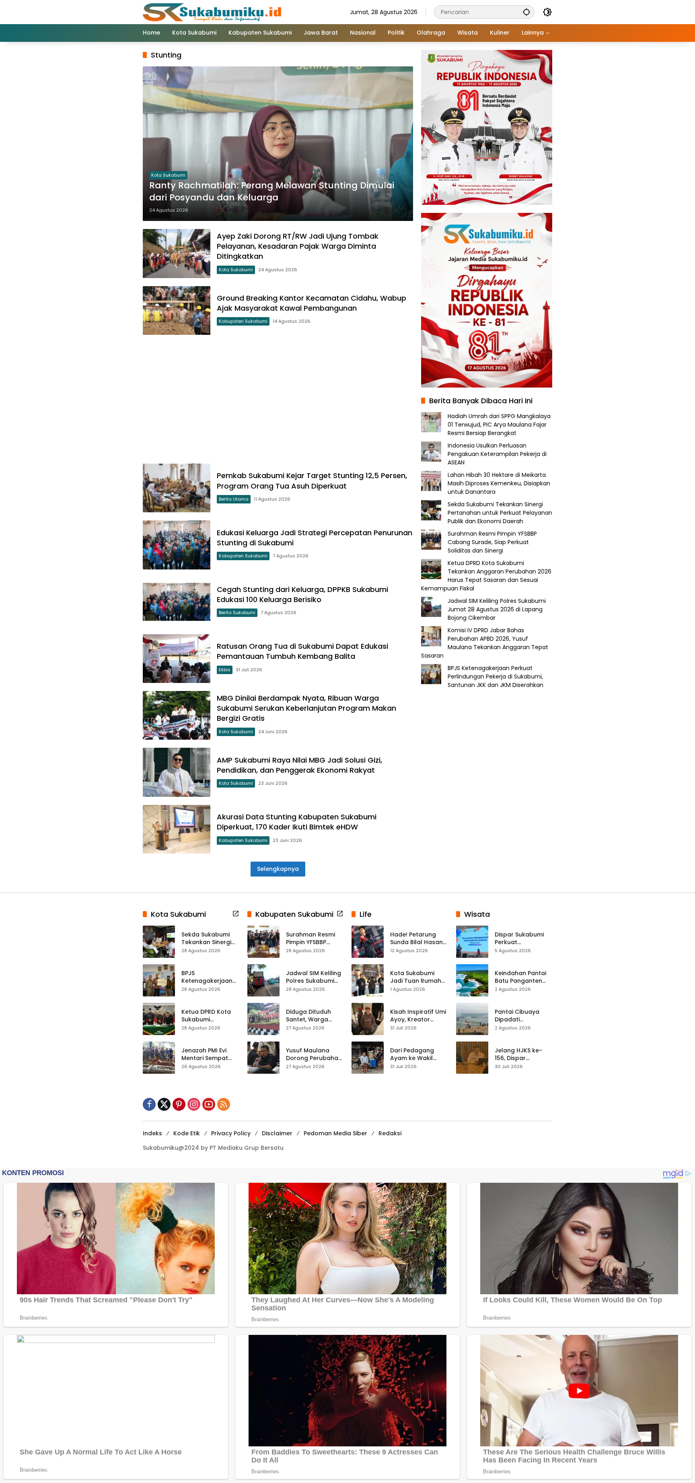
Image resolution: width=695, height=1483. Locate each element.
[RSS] (223, 1104)
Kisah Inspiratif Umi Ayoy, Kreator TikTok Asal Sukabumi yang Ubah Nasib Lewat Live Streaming (418, 1016)
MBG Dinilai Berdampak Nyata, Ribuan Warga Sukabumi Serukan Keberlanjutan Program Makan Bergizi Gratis (306, 708)
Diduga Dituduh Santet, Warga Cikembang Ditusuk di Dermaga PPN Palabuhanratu (314, 1016)
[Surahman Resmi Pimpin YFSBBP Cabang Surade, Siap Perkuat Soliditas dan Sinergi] (263, 942)
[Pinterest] (179, 1104)
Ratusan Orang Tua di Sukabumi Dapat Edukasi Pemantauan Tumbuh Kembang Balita (302, 651)
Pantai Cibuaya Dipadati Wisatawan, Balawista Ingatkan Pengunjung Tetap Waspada (523, 1016)
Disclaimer (277, 1133)
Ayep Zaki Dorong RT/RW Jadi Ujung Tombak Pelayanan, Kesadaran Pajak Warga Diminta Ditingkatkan (297, 246)
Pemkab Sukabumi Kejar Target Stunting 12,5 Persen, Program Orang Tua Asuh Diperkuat (312, 480)
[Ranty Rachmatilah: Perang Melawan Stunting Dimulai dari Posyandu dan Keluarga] (278, 143)
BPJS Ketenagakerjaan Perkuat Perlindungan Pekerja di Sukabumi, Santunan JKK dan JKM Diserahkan (495, 676)
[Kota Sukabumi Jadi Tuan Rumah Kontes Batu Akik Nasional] (368, 980)
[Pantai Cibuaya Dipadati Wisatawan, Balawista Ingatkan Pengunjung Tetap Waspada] (472, 1019)
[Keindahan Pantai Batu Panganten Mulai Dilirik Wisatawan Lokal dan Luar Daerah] (472, 980)
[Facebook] (149, 1104)
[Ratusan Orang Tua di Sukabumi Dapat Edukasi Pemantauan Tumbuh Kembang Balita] (176, 658)
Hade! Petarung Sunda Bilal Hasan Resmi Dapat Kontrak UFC (416, 939)
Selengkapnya (278, 869)
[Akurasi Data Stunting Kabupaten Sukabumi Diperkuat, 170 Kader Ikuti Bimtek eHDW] (176, 829)
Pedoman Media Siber (335, 1133)
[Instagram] (193, 1104)
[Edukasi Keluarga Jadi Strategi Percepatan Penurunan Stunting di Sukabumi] (176, 544)
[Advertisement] (278, 399)
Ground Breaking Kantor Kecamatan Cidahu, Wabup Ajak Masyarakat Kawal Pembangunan (311, 303)
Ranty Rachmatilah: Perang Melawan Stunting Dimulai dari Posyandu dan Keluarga (271, 191)
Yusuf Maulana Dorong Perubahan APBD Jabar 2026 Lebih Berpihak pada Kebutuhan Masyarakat (314, 1054)
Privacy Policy (231, 1133)
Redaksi (389, 1133)
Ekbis (224, 669)
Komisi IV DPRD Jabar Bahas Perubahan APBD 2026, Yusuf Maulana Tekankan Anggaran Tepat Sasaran (484, 643)
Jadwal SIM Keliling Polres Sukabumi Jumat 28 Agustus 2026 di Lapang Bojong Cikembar (497, 609)
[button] (526, 12)
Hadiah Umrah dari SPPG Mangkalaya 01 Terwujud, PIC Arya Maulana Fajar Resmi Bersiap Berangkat (499, 424)
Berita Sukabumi (237, 612)
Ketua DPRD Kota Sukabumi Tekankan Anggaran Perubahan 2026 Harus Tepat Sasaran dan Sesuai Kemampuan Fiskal (486, 575)
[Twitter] (164, 1104)
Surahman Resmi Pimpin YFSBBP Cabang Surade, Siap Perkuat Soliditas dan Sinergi (492, 542)
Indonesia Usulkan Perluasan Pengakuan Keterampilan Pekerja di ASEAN (497, 453)
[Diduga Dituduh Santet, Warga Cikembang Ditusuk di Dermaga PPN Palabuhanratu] (263, 1019)
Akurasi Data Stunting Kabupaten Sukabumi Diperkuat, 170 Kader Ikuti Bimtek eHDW (296, 822)
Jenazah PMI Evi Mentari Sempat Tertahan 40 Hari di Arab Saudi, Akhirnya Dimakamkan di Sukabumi (209, 1054)
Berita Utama (234, 499)
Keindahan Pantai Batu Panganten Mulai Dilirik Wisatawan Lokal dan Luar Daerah (520, 977)
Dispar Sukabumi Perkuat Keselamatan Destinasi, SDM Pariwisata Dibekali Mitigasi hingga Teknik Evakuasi (522, 939)
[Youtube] (208, 1104)
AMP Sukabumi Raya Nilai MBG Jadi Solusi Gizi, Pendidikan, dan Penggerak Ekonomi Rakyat (299, 765)
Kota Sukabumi (168, 175)
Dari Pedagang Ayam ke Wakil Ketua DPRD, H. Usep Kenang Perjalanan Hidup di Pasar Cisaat (418, 1054)
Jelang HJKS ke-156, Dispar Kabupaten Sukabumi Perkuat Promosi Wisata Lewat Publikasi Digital (521, 1054)
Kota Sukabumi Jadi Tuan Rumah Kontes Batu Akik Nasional (415, 977)
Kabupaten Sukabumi (243, 321)
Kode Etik (186, 1133)
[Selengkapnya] (235, 913)
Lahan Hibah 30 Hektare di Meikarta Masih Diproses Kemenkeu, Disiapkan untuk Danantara (499, 483)
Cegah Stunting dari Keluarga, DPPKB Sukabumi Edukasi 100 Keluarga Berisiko (302, 594)
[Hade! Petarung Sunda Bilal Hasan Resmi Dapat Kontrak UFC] (368, 942)
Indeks (152, 1133)
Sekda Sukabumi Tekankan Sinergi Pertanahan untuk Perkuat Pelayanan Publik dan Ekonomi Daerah (500, 512)
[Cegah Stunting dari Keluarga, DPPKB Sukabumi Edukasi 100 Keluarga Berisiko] (176, 602)
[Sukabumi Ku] (213, 12)
